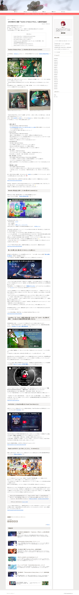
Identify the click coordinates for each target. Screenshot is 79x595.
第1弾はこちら (37, 226)
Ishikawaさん (16, 53)
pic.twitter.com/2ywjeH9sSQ (43, 498)
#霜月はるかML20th (33, 498)
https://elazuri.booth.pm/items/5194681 (14, 246)
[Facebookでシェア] (10, 521)
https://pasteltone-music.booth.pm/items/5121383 (16, 444)
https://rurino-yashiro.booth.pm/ (13, 400)
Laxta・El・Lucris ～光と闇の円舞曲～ (21, 364)
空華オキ (63, 27)
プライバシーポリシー (10, 593)
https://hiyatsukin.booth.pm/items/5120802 (15, 510)
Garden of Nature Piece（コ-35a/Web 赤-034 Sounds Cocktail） (25, 36)
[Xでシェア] (8, 521)
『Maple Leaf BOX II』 (17, 454)
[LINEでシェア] (15, 521)
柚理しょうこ (18, 224)
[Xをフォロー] (61, 33)
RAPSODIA (18, 409)
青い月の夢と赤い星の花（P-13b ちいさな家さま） (22, 39)
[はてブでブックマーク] (12, 521)
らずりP (16, 221)
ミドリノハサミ (25, 224)
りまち (12, 287)
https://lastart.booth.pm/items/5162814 (14, 313)
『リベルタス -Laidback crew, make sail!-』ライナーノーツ (63, 41)
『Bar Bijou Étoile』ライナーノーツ (59, 45)
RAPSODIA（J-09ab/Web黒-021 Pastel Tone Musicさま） (24, 43)
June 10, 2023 (25, 501)
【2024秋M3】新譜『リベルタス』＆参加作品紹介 (62, 43)
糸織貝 (29, 174)
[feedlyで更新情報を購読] (63, 33)
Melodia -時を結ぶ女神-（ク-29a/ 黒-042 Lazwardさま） (23, 37)
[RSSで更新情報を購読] (64, 33)
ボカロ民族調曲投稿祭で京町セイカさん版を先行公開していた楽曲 (22, 127)
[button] (17, 521)
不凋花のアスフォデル (30, 286)
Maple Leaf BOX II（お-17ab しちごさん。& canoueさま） (24, 45)
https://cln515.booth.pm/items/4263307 (14, 180)
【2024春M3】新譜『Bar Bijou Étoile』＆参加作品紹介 (62, 47)
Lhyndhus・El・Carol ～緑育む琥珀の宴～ (20, 326)
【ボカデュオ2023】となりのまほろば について (61, 49)
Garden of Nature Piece (44, 53)
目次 (27, 34)
